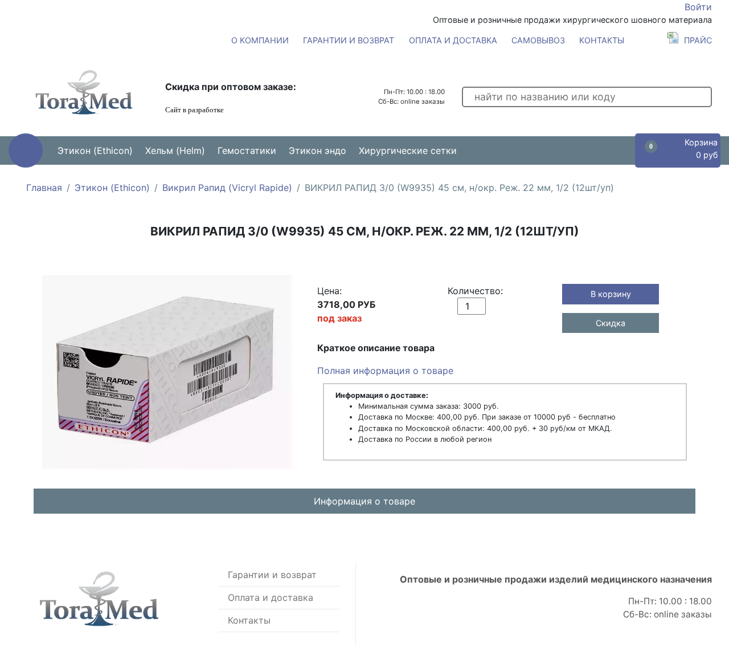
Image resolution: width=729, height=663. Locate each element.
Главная (44, 187)
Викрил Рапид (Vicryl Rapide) (227, 187)
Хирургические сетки (408, 150)
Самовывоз (538, 40)
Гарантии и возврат (348, 40)
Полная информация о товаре (385, 370)
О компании (260, 40)
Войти (698, 7)
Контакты (601, 40)
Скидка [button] (610, 323)
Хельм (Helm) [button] (175, 150)
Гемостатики (247, 150)
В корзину (611, 294)
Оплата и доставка (453, 40)
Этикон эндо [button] (317, 150)
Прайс (698, 40)
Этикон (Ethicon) (112, 187)
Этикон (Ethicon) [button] (95, 150)
